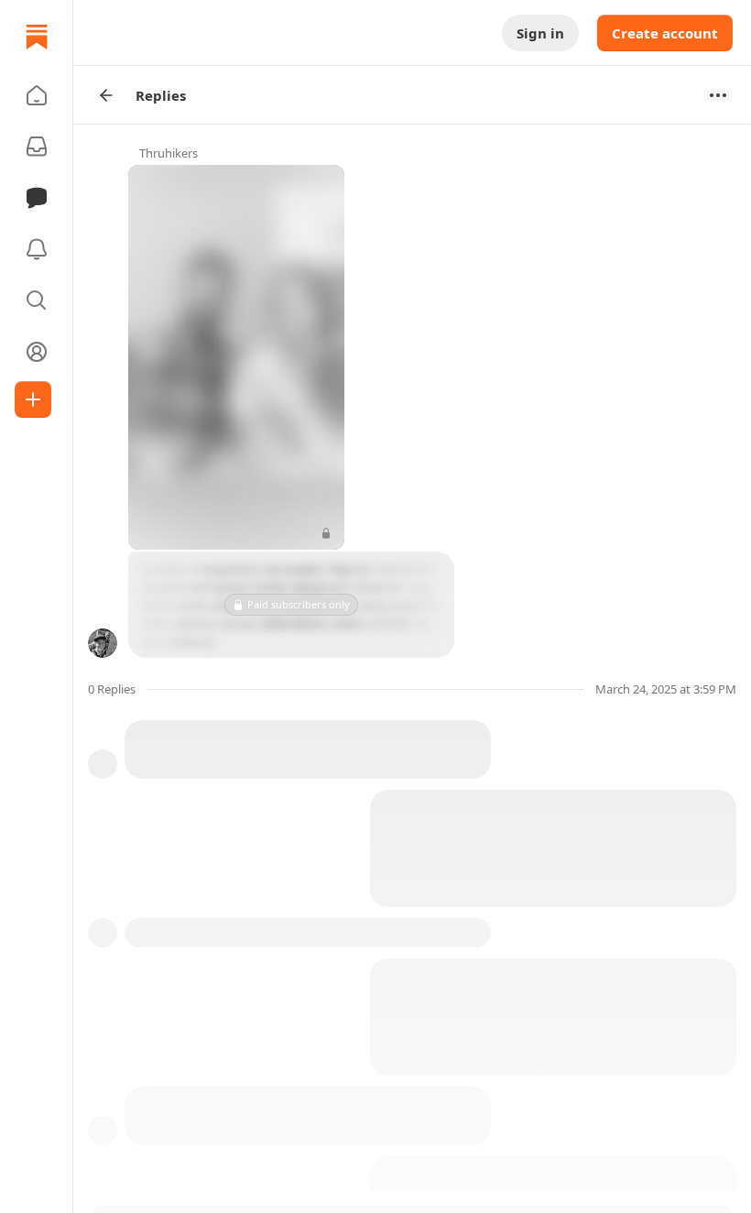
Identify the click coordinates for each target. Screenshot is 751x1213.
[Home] (37, 37)
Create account (665, 33)
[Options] (718, 95)
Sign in (540, 33)
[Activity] (37, 249)
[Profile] (37, 352)
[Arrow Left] (106, 95)
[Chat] (37, 198)
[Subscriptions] (37, 147)
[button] (37, 95)
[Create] (33, 399)
